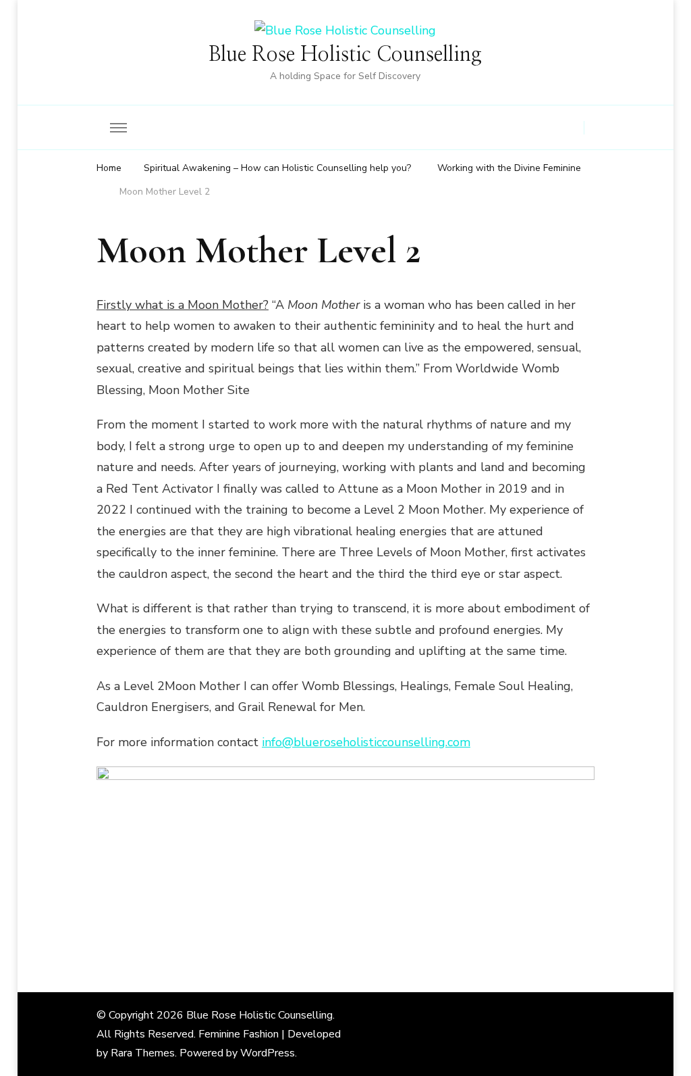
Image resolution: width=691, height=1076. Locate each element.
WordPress (267, 1053)
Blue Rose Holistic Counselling (345, 55)
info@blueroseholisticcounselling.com (366, 742)
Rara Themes (143, 1053)
